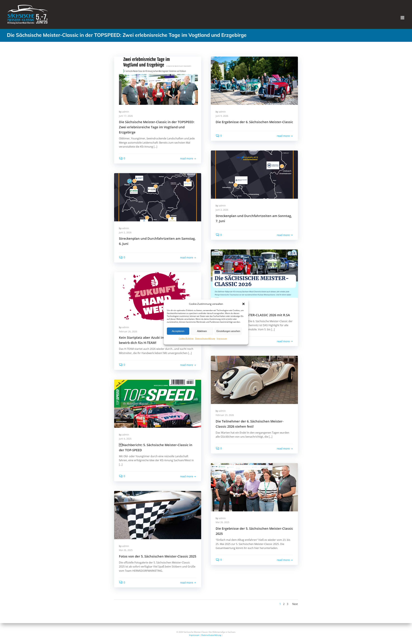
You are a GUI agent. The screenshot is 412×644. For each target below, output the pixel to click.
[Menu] (402, 18)
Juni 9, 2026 (222, 115)
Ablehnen (202, 331)
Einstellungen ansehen (228, 331)
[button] (243, 303)
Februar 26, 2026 (128, 331)
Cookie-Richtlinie (186, 338)
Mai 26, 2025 (222, 522)
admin (125, 111)
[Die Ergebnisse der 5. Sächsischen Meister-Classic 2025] (254, 487)
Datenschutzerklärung (205, 338)
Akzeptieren (178, 331)
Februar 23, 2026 (225, 415)
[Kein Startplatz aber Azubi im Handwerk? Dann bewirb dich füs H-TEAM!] (157, 296)
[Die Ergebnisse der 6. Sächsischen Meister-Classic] (254, 80)
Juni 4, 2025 (125, 438)
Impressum (222, 338)
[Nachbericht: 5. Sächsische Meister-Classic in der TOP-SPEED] (157, 403)
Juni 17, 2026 (126, 115)
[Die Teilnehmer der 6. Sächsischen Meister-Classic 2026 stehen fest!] (254, 379)
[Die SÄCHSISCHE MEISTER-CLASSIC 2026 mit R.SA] (254, 273)
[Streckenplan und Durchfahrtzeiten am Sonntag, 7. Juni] (254, 174)
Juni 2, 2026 (222, 209)
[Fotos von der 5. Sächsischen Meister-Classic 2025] (157, 515)
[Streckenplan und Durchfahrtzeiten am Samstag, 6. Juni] (157, 197)
